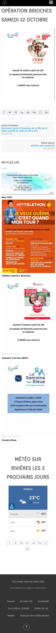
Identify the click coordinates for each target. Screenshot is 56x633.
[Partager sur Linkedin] (22, 112)
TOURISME (43, 601)
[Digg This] (34, 112)
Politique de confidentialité (34, 615)
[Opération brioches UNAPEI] (28, 353)
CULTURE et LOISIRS (18, 608)
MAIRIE (11, 615)
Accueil (11, 601)
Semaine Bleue (9, 440)
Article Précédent (24, 128)
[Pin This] (16, 112)
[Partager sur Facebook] (3, 112)
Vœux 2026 (6, 197)
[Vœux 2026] (28, 193)
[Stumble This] (28, 112)
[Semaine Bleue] (28, 435)
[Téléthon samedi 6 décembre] (28, 271)
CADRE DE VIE (41, 608)
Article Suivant (43, 144)
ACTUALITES (6, 134)
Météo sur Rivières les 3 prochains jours (28, 468)
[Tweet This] (9, 112)
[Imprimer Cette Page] (46, 112)
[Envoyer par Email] (40, 112)
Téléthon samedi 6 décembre (16, 276)
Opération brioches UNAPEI (15, 358)
